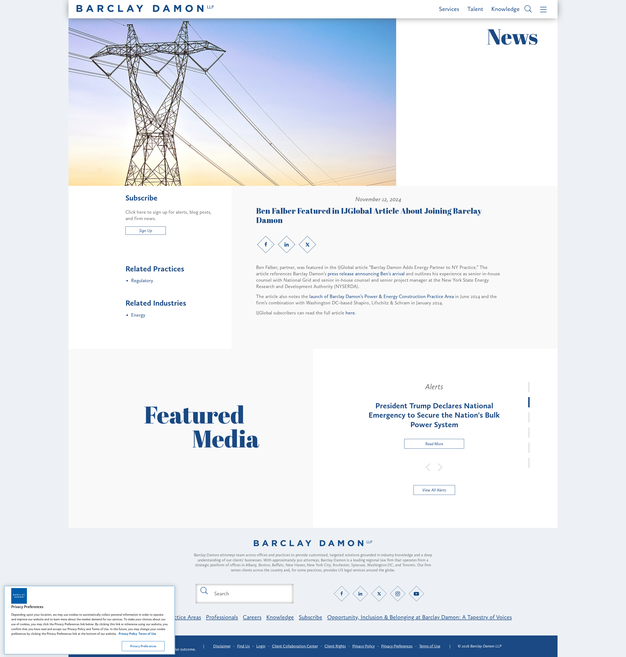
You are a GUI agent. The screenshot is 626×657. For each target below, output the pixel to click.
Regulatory (142, 280)
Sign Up (145, 230)
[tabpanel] (434, 415)
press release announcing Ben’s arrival (366, 274)
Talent (475, 9)
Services (449, 9)
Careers (252, 617)
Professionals (222, 617)
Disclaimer (222, 646)
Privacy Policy (363, 646)
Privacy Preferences (143, 646)
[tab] (529, 387)
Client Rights (335, 646)
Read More (423, 444)
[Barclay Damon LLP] (145, 9)
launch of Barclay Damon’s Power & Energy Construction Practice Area (381, 296)
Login (260, 646)
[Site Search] (527, 9)
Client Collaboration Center (295, 646)
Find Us (243, 646)
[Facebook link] (266, 244)
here (350, 313)
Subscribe (310, 617)
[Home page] (313, 549)
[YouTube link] (416, 593)
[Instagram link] (397, 593)
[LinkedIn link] (286, 244)
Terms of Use (429, 646)
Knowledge (505, 9)
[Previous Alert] (428, 467)
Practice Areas (183, 617)
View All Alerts (434, 490)
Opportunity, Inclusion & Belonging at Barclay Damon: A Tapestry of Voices (419, 617)
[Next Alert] (440, 467)
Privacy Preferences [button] (397, 646)
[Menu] (542, 9)
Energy (138, 315)
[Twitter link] (307, 244)
